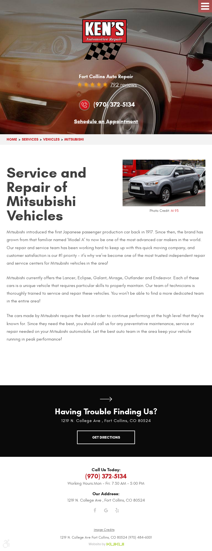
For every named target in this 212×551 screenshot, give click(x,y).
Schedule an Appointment (106, 121)
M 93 (175, 211)
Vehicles (51, 139)
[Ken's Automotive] (106, 39)
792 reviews (123, 85)
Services (30, 139)
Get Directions (106, 399)
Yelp (117, 513)
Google (106, 513)
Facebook (94, 513)
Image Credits (104, 529)
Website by (106, 544)
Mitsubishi (74, 139)
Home (12, 139)
